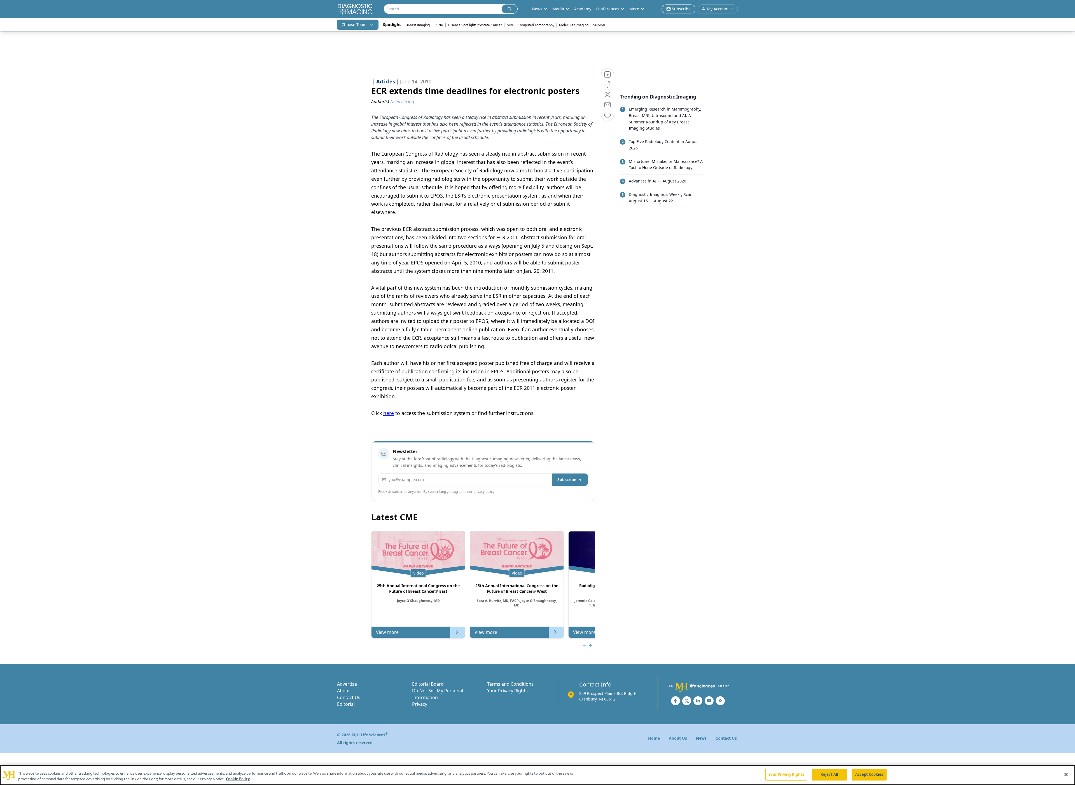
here (388, 413)
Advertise (347, 684)
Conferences (607, 8)
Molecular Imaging (573, 25)
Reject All (829, 774)
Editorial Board (428, 684)
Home (654, 738)
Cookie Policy (238, 778)
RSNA (438, 25)
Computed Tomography (536, 25)
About (343, 691)
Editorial (346, 704)
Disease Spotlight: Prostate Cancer (475, 25)
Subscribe (566, 479)
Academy (582, 8)
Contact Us (348, 697)
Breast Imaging (418, 25)
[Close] (1066, 774)
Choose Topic (354, 24)
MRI (510, 25)
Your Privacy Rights (507, 691)
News (701, 738)
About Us (678, 738)
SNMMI (599, 25)
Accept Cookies (869, 774)
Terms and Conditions (510, 684)
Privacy (419, 704)
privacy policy (483, 491)
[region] (537, 775)
